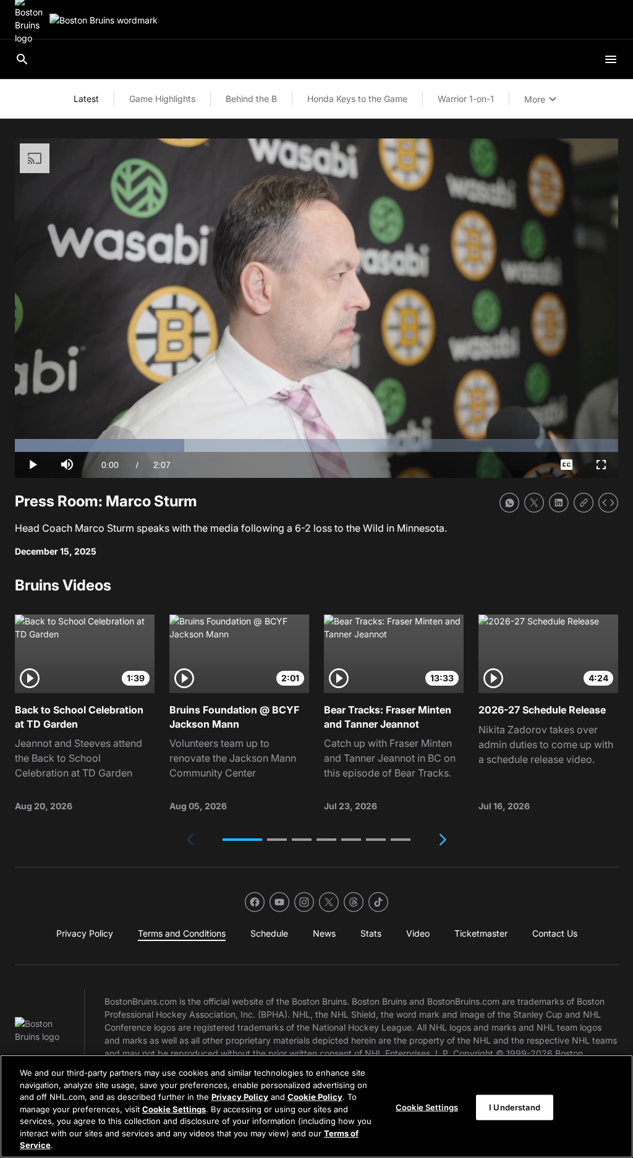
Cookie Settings (174, 1109)
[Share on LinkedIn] (559, 503)
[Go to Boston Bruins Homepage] (103, 20)
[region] (316, 1106)
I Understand (514, 1107)
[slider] (316, 445)
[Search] (22, 59)
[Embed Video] (608, 503)
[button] (242, 839)
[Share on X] (534, 503)
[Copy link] (583, 503)
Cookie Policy (314, 1097)
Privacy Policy (239, 1097)
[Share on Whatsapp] (509, 503)
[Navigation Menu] (610, 59)
